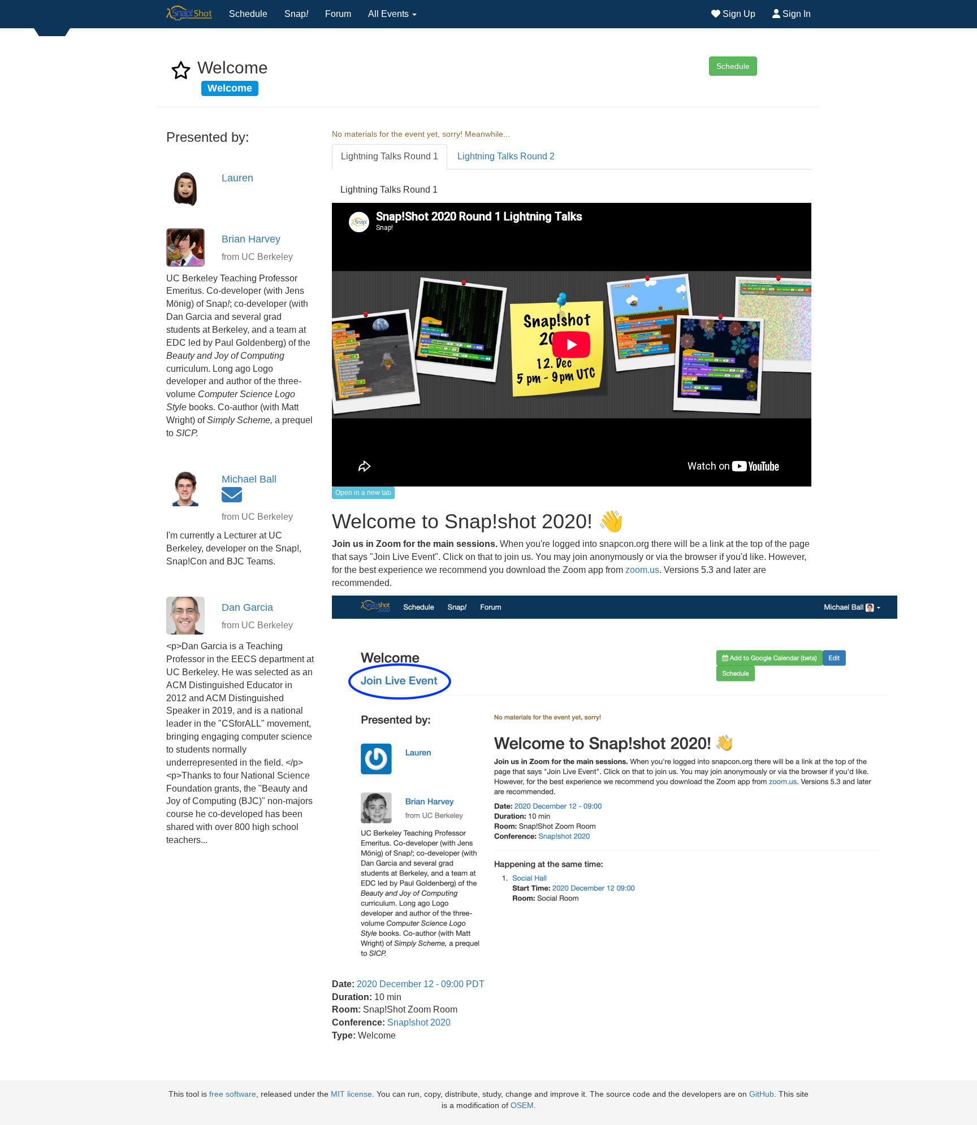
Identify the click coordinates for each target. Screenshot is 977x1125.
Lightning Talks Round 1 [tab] (389, 156)
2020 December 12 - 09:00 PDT (421, 984)
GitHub (761, 1094)
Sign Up (737, 14)
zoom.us (642, 570)
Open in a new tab (363, 493)
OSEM (522, 1105)
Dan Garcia (247, 607)
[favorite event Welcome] (181, 74)
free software (232, 1094)
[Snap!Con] (189, 14)
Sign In (795, 14)
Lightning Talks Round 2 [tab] (506, 156)
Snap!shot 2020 (419, 1022)
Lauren (237, 178)
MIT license (351, 1094)
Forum (338, 14)
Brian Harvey (251, 239)
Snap (296, 14)
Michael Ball (249, 479)
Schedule (248, 14)
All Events (389, 14)
